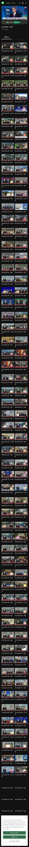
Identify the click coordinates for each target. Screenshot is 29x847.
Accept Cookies (14, 833)
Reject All (14, 837)
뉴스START (5, 27)
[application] (14, 13)
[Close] (26, 817)
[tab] (7, 37)
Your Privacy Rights (14, 841)
